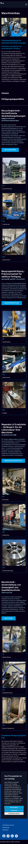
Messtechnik (8, 618)
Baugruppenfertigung (11, 303)
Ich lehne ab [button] (14, 810)
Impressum (5, 830)
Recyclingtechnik (10, 150)
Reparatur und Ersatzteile (13, 460)
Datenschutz (5, 827)
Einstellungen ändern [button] (14, 813)
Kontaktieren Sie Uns (8, 825)
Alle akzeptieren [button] (14, 807)
